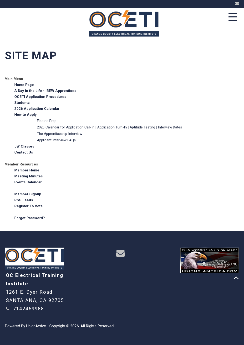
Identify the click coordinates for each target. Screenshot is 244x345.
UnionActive (36, 326)
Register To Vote (28, 206)
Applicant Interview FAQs (56, 140)
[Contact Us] (237, 3)
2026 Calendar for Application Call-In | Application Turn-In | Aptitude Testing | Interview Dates (109, 127)
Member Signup (27, 194)
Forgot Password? (29, 218)
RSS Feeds (23, 200)
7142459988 (28, 309)
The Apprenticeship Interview (59, 134)
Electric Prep (46, 121)
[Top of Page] (236, 278)
